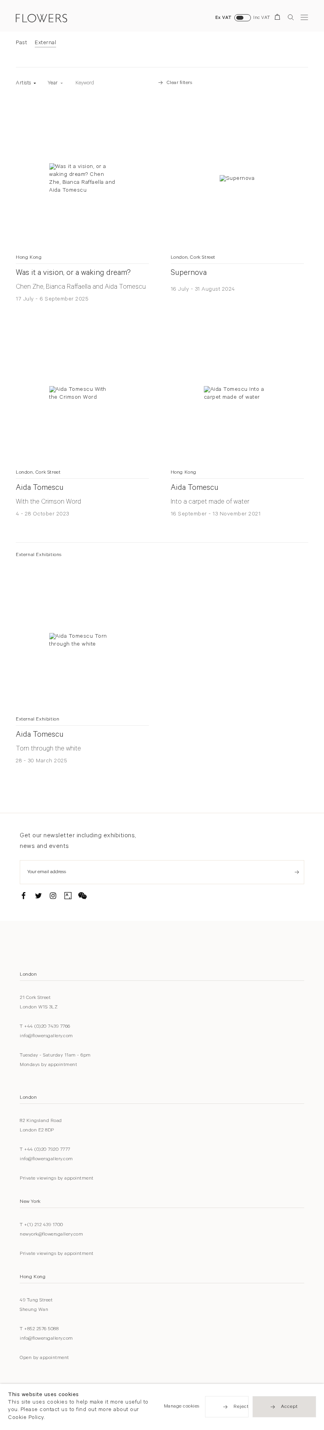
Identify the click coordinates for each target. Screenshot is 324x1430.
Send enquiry (297, 872)
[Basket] (279, 18)
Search (290, 17)
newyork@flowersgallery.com (51, 1235)
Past (21, 43)
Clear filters (179, 83)
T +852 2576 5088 (39, 1329)
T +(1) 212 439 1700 (41, 1225)
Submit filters (141, 83)
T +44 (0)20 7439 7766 (45, 1027)
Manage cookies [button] (182, 1407)
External (45, 43)
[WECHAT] (82, 897)
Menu (304, 17)
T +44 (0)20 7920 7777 (45, 1150)
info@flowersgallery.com (46, 1036)
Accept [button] (289, 1407)
